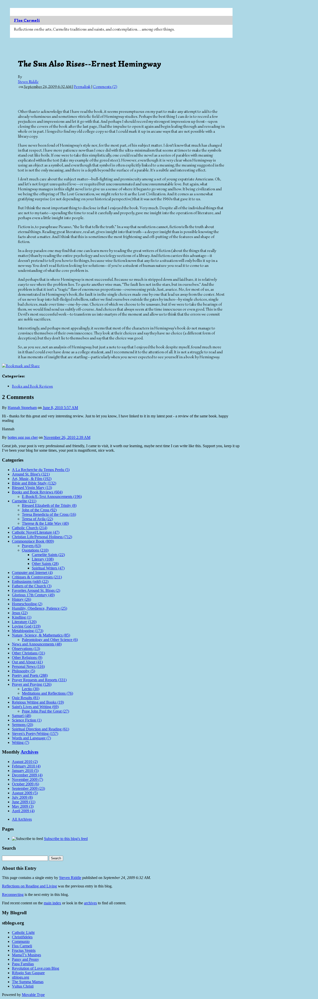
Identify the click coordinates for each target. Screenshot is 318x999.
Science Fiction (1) (26, 720)
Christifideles (22, 937)
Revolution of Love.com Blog (35, 968)
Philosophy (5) (23, 671)
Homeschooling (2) (27, 604)
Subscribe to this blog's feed (66, 839)
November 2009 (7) (27, 779)
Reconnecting (13, 894)
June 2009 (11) (23, 802)
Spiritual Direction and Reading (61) (40, 729)
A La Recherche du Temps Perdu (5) (41, 470)
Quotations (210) (35, 550)
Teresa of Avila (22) (37, 519)
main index (52, 903)
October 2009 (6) (25, 784)
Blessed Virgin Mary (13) (32, 487)
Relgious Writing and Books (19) (38, 702)
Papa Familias (23, 964)
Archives (29, 752)
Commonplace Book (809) (33, 541)
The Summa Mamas (27, 982)
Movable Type (33, 995)
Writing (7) (20, 742)
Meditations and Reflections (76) (47, 693)
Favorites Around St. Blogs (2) (36, 590)
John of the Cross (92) (39, 510)
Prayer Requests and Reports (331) (39, 680)
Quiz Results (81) (26, 698)
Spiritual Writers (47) (48, 568)
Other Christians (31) (28, 653)
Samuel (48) (21, 716)
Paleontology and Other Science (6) (50, 640)
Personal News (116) (28, 666)
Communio (21, 941)
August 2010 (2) (25, 761)
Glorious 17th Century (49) (33, 595)
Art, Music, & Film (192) (31, 479)
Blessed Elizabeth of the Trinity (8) (49, 505)
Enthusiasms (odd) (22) (30, 581)
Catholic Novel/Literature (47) (35, 532)
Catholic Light (23, 932)
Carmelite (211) (24, 501)
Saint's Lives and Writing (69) (35, 707)
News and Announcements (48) (37, 644)
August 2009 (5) (25, 793)
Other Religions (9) (27, 657)
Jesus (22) (20, 613)
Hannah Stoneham (22, 407)
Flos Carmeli (27, 20)
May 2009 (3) (23, 806)
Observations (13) (26, 648)
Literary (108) (43, 559)
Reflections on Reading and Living (29, 886)
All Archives (22, 819)
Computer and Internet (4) (32, 572)
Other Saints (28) (45, 563)
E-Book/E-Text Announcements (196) (52, 496)
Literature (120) (24, 622)
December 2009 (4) (27, 775)
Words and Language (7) (31, 738)
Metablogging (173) (27, 631)
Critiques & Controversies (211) (37, 577)
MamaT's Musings (26, 955)
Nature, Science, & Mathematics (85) (41, 635)
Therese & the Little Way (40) (45, 523)
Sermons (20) (22, 724)
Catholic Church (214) (29, 528)
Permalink (82, 86)
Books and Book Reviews (32, 386)
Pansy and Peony (25, 959)
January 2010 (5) (25, 770)
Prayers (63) (31, 546)
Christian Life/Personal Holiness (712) (42, 537)
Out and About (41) (27, 662)
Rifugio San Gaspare (28, 973)
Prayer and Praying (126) (31, 684)
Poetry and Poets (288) (30, 675)
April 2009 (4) (23, 811)
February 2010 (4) (26, 766)
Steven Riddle (28, 81)
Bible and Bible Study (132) (34, 483)
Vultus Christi (23, 986)
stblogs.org (20, 977)
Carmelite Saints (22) (48, 555)
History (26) (21, 599)
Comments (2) (105, 86)
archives (90, 903)
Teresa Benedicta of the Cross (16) (49, 514)
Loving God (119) (26, 626)
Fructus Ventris (24, 950)
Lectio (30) (30, 689)
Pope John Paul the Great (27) (45, 711)
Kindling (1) (21, 617)
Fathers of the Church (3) (31, 586)
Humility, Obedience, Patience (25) (39, 608)
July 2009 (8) (22, 797)
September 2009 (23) (28, 788)
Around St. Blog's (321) (31, 474)
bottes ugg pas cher (23, 437)
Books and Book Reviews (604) (37, 492)
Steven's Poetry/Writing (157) (35, 733)
